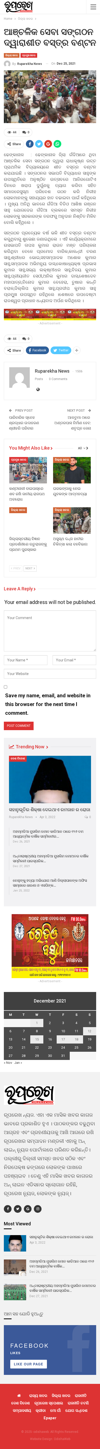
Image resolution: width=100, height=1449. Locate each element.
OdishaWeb (62, 1439)
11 (76, 1031)
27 (10, 1056)
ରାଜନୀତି (81, 1395)
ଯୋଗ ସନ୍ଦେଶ (76, 1410)
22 (37, 1047)
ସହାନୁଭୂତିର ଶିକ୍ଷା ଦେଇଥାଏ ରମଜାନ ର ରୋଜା (49, 809)
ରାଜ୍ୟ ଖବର (38, 1395)
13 (10, 1039)
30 (50, 1056)
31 (63, 1056)
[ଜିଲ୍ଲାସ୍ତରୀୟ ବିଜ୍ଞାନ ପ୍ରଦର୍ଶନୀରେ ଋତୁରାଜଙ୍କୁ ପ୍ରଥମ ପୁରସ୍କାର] (28, 520)
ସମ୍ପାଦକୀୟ (22, 1410)
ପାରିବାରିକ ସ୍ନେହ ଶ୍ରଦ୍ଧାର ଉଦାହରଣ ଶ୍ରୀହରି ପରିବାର (24, 423)
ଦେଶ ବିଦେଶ (18, 758)
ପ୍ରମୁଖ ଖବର (29, 55)
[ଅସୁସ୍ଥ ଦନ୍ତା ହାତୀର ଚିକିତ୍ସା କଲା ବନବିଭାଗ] (72, 520)
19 (89, 1039)
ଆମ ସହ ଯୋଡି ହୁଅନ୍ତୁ (23, 1313)
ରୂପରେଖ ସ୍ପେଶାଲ (48, 1403)
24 (63, 1047)
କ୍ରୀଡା (41, 1410)
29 (37, 1056)
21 (23, 1047)
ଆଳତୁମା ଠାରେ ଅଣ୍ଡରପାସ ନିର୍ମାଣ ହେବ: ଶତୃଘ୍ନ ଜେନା (72, 423)
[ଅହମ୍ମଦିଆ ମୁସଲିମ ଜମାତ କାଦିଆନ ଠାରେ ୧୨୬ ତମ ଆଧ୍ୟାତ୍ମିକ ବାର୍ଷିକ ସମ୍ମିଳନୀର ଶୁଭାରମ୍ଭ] (15, 1267)
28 (23, 1056)
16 (50, 1039)
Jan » (18, 1063)
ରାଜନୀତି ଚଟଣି (78, 1403)
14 (23, 1039)
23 (50, 1047)
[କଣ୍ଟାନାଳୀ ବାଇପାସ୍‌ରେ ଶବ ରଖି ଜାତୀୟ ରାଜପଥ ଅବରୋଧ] (28, 470)
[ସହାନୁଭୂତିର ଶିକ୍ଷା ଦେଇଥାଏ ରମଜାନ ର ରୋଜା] (50, 779)
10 (63, 1031)
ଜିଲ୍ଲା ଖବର (11, 55)
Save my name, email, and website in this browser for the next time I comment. (48, 704)
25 (76, 1047)
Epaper (50, 1418)
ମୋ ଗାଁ (55, 1410)
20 (10, 1047)
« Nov (8, 1063)
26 (89, 1047)
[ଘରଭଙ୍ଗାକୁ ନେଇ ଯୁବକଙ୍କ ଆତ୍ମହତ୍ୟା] (72, 470)
